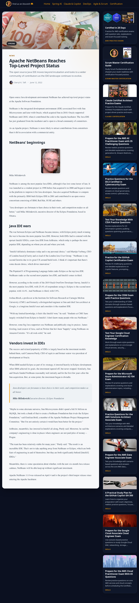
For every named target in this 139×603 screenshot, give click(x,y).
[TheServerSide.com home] (8, 4)
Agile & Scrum (100, 3)
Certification (116, 3)
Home (47, 3)
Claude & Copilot (72, 3)
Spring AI (57, 3)
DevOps (87, 3)
